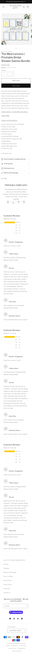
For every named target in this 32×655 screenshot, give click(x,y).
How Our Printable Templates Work (14, 560)
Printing (6, 564)
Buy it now (16, 86)
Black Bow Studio (15, 643)
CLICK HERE (5, 116)
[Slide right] (20, 48)
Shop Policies (8, 580)
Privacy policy (22, 645)
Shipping (3, 67)
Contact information (17, 651)
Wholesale (7, 588)
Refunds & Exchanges (10, 572)
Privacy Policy (8, 584)
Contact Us (7, 592)
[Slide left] (12, 48)
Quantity (3, 70)
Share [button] (5, 178)
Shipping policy (21, 648)
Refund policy (14, 645)
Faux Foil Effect (8, 576)
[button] (4, 7)
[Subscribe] (26, 606)
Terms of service (12, 648)
